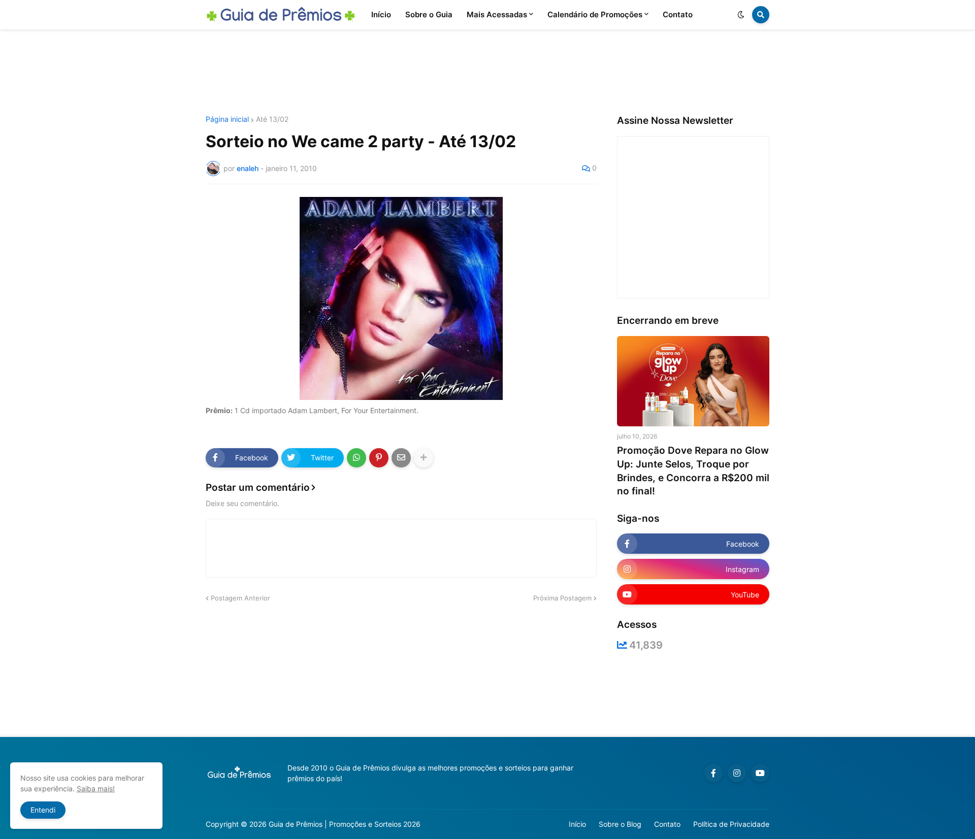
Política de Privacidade (731, 824)
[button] (741, 14)
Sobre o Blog (620, 824)
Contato (667, 824)
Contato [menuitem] (678, 14)
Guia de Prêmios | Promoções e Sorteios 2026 (344, 824)
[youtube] (760, 773)
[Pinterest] (378, 457)
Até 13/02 (272, 119)
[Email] (401, 457)
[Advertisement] (487, 72)
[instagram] (737, 773)
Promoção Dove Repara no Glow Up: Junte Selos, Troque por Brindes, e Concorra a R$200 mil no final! (693, 471)
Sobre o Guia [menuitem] (428, 14)
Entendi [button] (42, 810)
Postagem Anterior (240, 598)
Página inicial (227, 119)
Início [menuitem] (381, 14)
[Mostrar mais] (423, 457)
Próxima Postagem (562, 598)
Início (577, 824)
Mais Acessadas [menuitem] (497, 14)
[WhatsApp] (356, 457)
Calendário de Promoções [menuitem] (594, 14)
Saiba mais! (96, 788)
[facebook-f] (713, 773)
